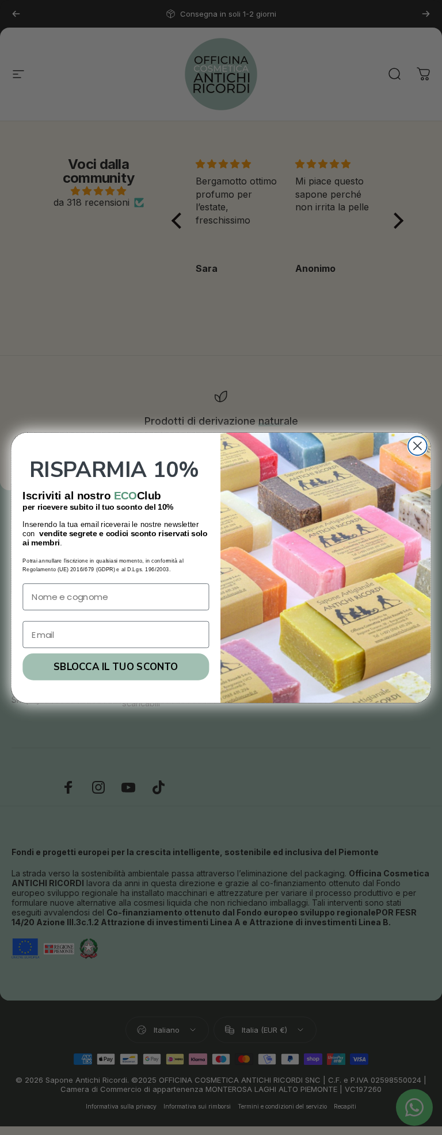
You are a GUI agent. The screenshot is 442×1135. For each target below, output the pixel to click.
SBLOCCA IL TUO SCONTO (116, 666)
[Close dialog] (417, 445)
